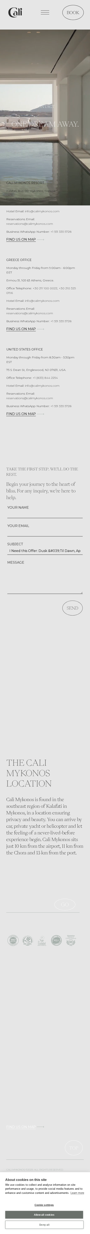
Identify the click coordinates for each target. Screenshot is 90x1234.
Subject (15, 544)
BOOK (73, 12)
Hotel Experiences (19, 1063)
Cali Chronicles (17, 1075)
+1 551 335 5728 (61, 232)
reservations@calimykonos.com (29, 224)
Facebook (13, 1006)
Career (11, 1081)
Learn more (77, 1192)
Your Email (18, 526)
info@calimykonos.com (42, 211)
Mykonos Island (18, 1069)
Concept (12, 966)
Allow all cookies (44, 1214)
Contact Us (14, 1087)
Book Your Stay (18, 1052)
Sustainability (16, 978)
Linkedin (12, 1024)
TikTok (11, 1018)
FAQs (10, 1046)
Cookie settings (44, 1205)
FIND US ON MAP (21, 239)
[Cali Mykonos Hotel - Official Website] (15, 12)
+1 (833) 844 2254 (45, 378)
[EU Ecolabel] (42, 940)
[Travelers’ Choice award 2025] (71, 940)
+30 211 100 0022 (45, 288)
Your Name (18, 508)
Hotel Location (17, 1058)
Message (15, 562)
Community (15, 972)
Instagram (13, 1012)
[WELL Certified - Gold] (56, 940)
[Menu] (45, 12)
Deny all (44, 1224)
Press (10, 984)
